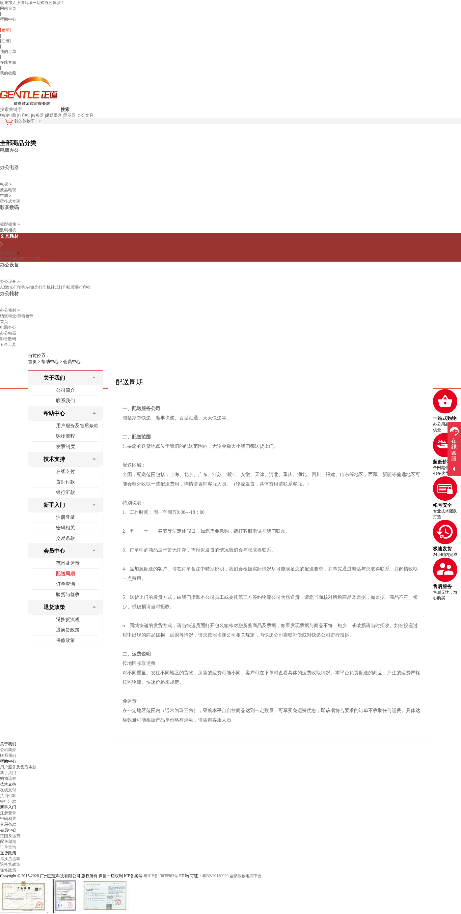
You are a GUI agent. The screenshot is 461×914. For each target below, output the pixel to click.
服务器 (38, 115)
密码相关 (65, 527)
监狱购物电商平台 (245, 876)
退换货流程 (68, 619)
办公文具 (85, 115)
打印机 (24, 115)
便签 (20, 258)
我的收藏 (8, 73)
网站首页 (8, 8)
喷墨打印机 (81, 287)
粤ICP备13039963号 (160, 876)
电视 (4, 184)
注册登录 (65, 517)
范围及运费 (68, 563)
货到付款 (65, 481)
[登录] (5, 30)
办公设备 (8, 281)
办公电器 (8, 333)
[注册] (5, 40)
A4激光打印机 (38, 287)
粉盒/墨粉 (16, 316)
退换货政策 (68, 629)
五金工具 (8, 344)
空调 (4, 195)
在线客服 (8, 62)
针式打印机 (61, 287)
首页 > (34, 361)
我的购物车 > (28, 121)
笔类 (4, 258)
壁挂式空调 (10, 201)
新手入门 (8, 772)
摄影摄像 (8, 224)
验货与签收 (68, 594)
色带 (29, 316)
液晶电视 (8, 189)
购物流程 (65, 436)
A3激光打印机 (12, 287)
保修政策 (65, 640)
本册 (12, 258)
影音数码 (8, 338)
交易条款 (65, 538)
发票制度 (65, 446)
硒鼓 (4, 316)
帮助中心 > (51, 361)
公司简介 (65, 390)
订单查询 (65, 584)
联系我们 (65, 400)
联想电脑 (8, 115)
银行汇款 (65, 492)
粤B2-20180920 (215, 876)
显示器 (69, 115)
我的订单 (8, 51)
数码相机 (8, 230)
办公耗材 (8, 310)
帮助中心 (8, 19)
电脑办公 (8, 327)
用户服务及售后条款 (77, 425)
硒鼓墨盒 (54, 115)
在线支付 (65, 471)
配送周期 (65, 573)
